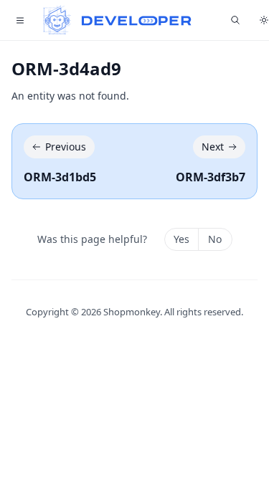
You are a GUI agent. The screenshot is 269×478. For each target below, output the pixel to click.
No (215, 239)
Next (213, 146)
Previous (65, 146)
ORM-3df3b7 (210, 177)
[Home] (117, 20)
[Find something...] (235, 20)
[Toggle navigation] (20, 20)
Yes (181, 239)
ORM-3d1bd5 (60, 177)
